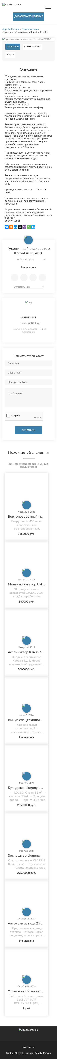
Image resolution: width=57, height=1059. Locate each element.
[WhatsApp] (29, 227)
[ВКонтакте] (7, 227)
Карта (10, 54)
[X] (20, 227)
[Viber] (24, 227)
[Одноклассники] (11, 227)
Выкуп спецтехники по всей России (26, 720)
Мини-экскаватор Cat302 (26, 584)
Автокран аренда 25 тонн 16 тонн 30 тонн (26, 923)
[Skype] (33, 227)
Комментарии (32, 46)
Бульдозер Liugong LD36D (26, 787)
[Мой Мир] (15, 227)
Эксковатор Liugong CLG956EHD (26, 855)
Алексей (28, 317)
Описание (13, 46)
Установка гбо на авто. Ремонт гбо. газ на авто (26, 991)
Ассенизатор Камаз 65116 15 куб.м (26, 652)
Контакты (28, 1047)
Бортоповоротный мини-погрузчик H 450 (26, 516)
